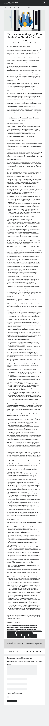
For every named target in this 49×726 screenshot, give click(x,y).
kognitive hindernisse (31, 629)
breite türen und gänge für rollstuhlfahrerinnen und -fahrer (17, 627)
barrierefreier (23, 625)
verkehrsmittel (33, 636)
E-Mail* (8, 682)
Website (8, 687)
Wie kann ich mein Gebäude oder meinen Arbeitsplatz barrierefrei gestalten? (23, 127)
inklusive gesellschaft (21, 629)
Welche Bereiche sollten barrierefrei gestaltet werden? (19, 125)
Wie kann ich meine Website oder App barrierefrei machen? (20, 132)
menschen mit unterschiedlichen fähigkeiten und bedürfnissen (30, 631)
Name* (8, 677)
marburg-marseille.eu (11, 2)
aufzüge (17, 625)
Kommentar (9, 664)
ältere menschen (10, 625)
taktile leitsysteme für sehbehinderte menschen (15, 636)
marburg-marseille (24, 42)
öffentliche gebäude (11, 633)
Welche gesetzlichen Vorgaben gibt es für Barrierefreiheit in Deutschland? (23, 129)
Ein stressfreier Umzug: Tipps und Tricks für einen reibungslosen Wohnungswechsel (15, 644)
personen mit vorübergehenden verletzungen (24, 633)
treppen (27, 636)
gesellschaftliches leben (12, 629)
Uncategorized (17, 622)
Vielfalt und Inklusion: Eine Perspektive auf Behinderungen (33, 644)
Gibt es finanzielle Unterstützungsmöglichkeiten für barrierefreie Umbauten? (24, 130)
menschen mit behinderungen (13, 631)
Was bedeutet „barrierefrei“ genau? (15, 123)
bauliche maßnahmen (32, 625)
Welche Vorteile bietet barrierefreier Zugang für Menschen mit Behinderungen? (24, 126)
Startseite (6, 7)
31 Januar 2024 (33, 42)
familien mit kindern (32, 627)
